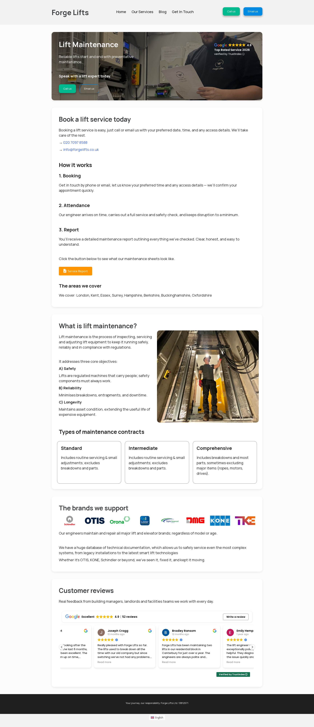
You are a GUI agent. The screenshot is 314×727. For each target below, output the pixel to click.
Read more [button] (72, 662)
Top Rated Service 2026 (232, 50)
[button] (252, 647)
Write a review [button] (235, 617)
